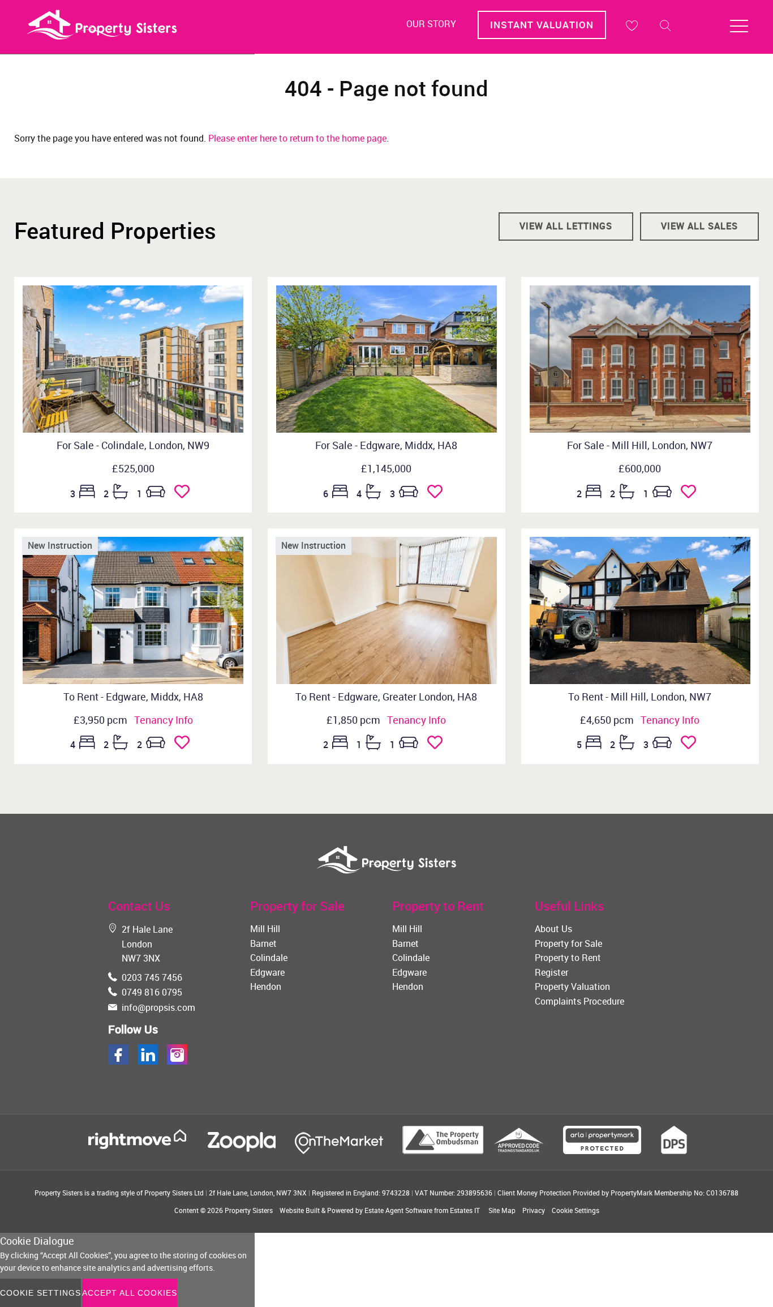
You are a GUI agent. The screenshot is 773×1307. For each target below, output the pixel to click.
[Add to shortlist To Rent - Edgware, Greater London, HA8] (438, 744)
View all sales (699, 226)
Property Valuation (572, 986)
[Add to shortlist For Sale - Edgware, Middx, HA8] (438, 494)
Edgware (267, 972)
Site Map (502, 1210)
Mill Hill (265, 928)
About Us (553, 928)
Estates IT (465, 1210)
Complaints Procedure (579, 1001)
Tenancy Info (163, 720)
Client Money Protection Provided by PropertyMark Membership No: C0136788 (617, 1192)
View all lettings (565, 226)
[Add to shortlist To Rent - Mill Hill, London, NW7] (692, 744)
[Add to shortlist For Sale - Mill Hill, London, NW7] (692, 494)
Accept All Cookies (129, 1292)
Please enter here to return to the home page (297, 138)
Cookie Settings (575, 1210)
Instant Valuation (542, 24)
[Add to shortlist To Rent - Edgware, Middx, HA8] (185, 744)
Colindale (268, 957)
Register (551, 972)
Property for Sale (568, 943)
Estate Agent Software (398, 1210)
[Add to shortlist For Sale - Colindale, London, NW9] (185, 494)
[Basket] (631, 25)
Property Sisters (249, 1210)
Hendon (265, 986)
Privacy (533, 1210)
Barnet (263, 943)
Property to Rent (568, 957)
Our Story (431, 24)
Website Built (300, 1210)
